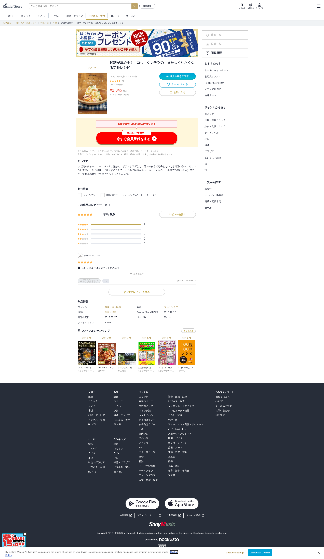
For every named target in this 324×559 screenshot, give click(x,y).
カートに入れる (179, 84)
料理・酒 (44, 23)
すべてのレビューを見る (137, 292)
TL (206, 170)
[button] (195, 515)
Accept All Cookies (260, 552)
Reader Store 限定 (214, 82)
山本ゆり (102, 371)
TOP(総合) (7, 23)
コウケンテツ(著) (117, 76)
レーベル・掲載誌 (214, 195)
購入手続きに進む (179, 76)
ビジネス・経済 (213, 157)
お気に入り (179, 92)
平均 (106, 214)
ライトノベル (212, 132)
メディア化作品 (213, 89)
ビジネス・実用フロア (26, 23)
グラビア (209, 151)
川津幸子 (182, 371)
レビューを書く (117, 84)
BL (206, 164)
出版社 (208, 189)
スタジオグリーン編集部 (89, 371)
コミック (209, 114)
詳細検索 (147, 6)
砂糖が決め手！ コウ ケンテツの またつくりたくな (131, 195)
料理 (55, 23)
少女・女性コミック (215, 126)
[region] (162, 553)
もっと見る (188, 331)
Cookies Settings (235, 552)
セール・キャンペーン (216, 70)
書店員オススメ (213, 76)
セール (208, 207)
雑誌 (207, 145)
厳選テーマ (210, 95)
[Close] (318, 552)
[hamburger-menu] (319, 6)
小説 (207, 139)
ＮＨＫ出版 (132, 76)
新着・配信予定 (213, 201)
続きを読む (138, 274)
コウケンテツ (89, 195)
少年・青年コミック (215, 120)
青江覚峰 (122, 371)
